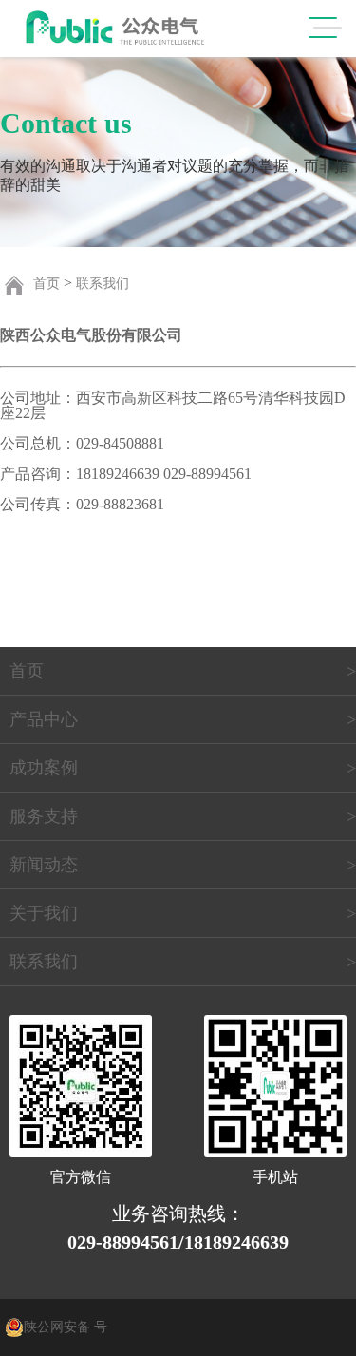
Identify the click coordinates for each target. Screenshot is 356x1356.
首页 (46, 284)
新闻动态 (43, 864)
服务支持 (43, 816)
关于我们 (43, 913)
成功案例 (43, 767)
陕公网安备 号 (65, 1327)
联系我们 (102, 284)
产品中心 (43, 719)
